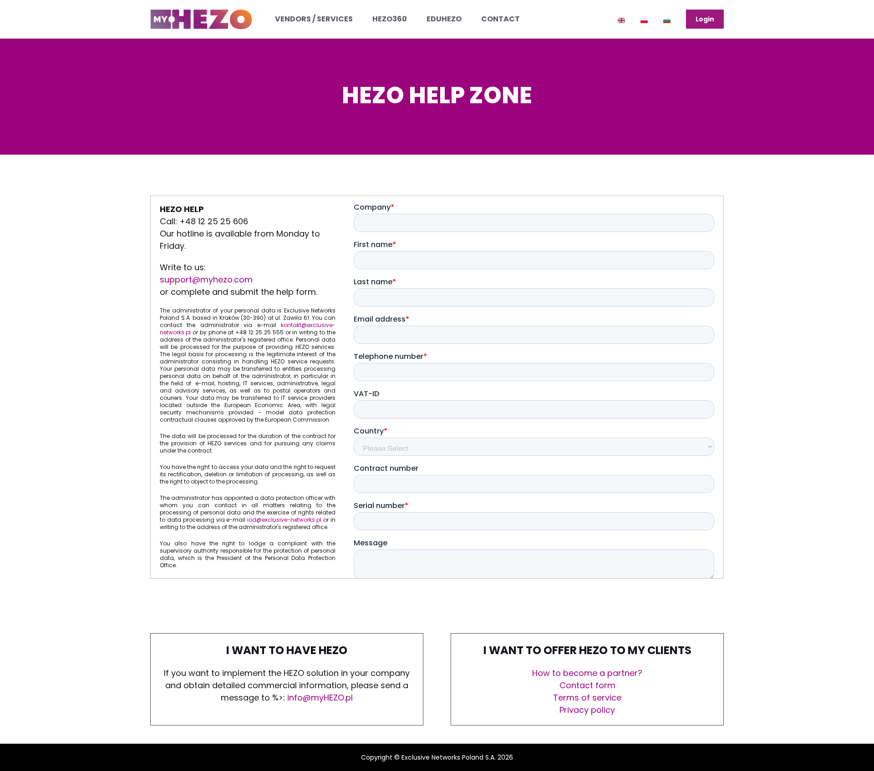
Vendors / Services (314, 19)
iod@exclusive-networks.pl (284, 520)
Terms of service (587, 697)
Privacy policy (587, 710)
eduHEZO (444, 19)
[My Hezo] (201, 18)
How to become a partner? (587, 673)
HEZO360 (389, 19)
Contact (500, 19)
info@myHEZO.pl (320, 697)
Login (705, 19)
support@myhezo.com (206, 279)
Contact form (587, 685)
